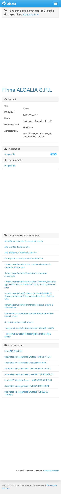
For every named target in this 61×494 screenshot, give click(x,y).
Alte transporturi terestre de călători (20, 253)
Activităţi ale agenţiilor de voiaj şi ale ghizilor (23, 241)
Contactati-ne (31, 14)
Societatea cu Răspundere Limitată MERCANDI (25, 363)
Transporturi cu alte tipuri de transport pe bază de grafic (29, 328)
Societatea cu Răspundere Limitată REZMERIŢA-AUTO (28, 374)
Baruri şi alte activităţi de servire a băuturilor (23, 258)
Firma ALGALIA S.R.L (13, 351)
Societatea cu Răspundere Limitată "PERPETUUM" (26, 386)
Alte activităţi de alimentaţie (17, 247)
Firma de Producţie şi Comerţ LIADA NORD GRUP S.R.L (28, 380)
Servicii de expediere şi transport (18, 322)
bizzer (11, 3)
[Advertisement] (30, 51)
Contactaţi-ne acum (51, 471)
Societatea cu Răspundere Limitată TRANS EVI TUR (27, 357)
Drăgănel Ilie (9, 154)
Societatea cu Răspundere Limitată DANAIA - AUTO (27, 368)
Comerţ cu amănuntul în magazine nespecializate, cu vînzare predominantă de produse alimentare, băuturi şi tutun (29, 296)
